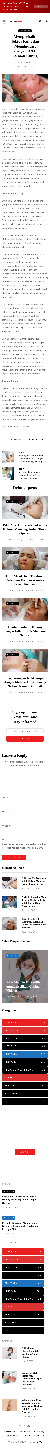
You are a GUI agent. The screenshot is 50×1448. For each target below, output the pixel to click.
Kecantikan (25, 1030)
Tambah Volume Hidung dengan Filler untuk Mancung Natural (25, 631)
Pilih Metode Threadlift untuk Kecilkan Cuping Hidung (23, 986)
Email (5, 811)
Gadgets (26, 1435)
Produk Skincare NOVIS (25, 1070)
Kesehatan (25, 1038)
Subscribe (25, 739)
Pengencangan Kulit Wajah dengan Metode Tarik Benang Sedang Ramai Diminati (25, 682)
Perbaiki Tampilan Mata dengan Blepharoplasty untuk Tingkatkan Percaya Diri (20, 1226)
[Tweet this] (33, 439)
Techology (39, 1431)
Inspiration (39, 1435)
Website (7, 825)
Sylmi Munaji (25, 62)
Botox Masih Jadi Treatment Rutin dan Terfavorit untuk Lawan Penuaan (25, 580)
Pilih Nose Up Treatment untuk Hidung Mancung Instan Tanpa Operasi (25, 529)
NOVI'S (39, 1442)
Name (5, 797)
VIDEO (25, 1101)
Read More (25, 1152)
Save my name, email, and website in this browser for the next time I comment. (24, 846)
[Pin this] (40, 439)
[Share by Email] (43, 439)
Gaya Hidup (25, 1022)
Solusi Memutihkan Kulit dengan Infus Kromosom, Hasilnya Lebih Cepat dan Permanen (32, 1406)
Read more (41, 7)
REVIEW (25, 1077)
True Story (25, 1093)
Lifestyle (25, 1046)
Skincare (25, 1085)
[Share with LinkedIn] (36, 439)
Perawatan (25, 31)
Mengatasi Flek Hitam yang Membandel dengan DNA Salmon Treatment (32, 1379)
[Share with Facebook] (29, 439)
